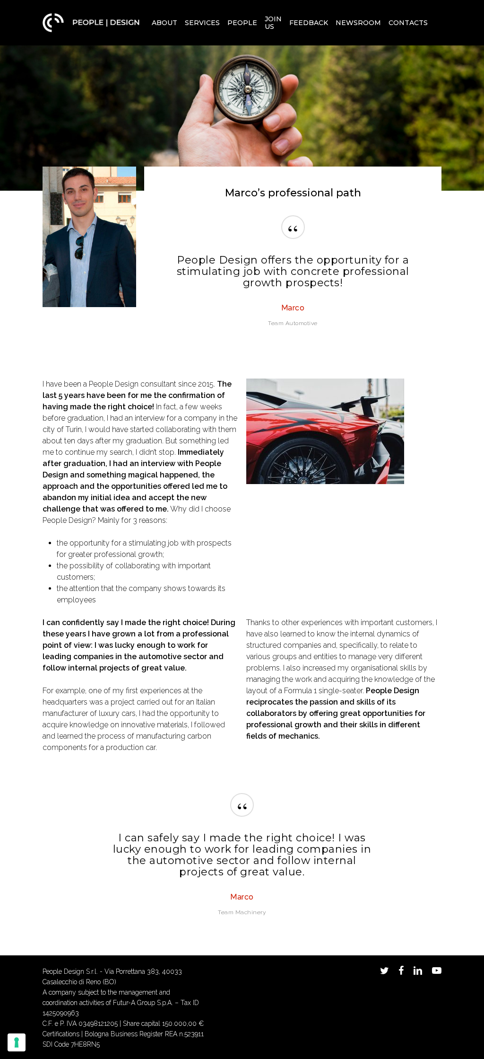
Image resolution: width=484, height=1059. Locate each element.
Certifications (61, 1034)
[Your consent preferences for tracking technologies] (17, 1042)
